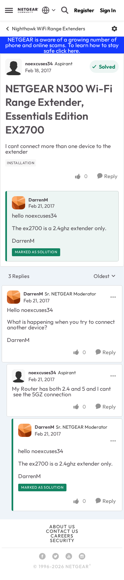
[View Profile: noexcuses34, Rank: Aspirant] (13, 67)
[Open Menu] (114, 28)
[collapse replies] (62, 288)
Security (62, 540)
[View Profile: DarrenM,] (18, 202)
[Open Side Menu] (9, 10)
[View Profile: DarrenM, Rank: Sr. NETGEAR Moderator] (13, 297)
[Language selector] (49, 10)
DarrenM (38, 200)
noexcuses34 (39, 63)
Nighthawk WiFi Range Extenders (48, 28)
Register (84, 10)
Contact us (62, 531)
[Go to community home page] (28, 10)
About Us (62, 527)
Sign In (108, 10)
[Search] (65, 10)
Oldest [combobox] (105, 276)
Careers (62, 536)
